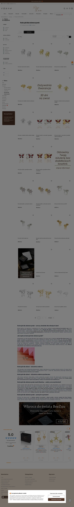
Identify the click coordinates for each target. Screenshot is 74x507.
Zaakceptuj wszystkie (56, 499)
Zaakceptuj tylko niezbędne (56, 493)
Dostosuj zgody (56, 496)
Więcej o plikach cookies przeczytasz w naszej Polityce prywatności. (28, 499)
